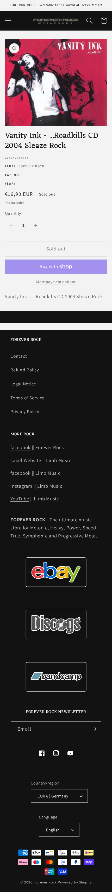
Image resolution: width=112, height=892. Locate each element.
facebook (20, 447)
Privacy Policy (24, 411)
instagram (21, 486)
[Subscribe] (94, 728)
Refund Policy (24, 370)
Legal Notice (23, 384)
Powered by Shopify (75, 882)
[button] (8, 20)
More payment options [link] (56, 281)
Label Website (25, 460)
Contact (18, 356)
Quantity (13, 213)
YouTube (19, 498)
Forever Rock (45, 882)
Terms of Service (27, 398)
